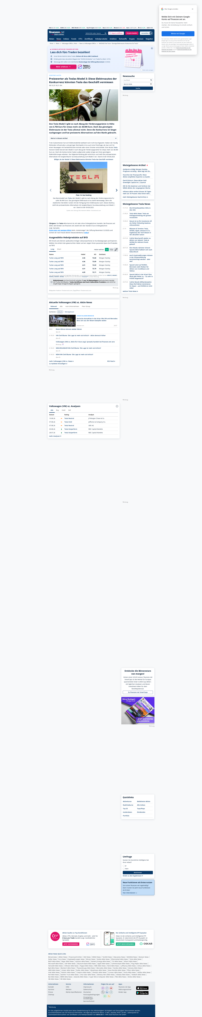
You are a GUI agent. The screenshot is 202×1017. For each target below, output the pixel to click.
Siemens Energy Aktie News (100, 961)
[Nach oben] (150, 1015)
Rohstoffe (123, 39)
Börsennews (52, 957)
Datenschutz (87, 989)
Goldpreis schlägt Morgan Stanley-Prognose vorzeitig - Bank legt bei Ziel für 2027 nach (136, 170)
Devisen (140, 39)
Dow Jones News (119, 957)
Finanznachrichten (75, 957)
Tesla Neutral (69, 418)
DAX (50, 27)
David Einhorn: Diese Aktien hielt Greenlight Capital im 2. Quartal (135, 181)
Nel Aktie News (53, 975)
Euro (127, 27)
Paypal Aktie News (86, 966)
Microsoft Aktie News (55, 964)
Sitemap (51, 995)
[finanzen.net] (56, 32)
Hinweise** (85, 276)
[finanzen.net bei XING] (111, 992)
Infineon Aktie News (71, 966)
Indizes (66, 39)
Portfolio (126, 816)
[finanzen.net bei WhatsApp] (105, 996)
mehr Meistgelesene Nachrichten (135, 197)
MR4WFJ (51, 276)
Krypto (132, 39)
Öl (138, 27)
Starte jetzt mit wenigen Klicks (60, 230)
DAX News (87, 957)
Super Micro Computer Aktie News (101, 977)
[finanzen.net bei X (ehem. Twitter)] (103, 992)
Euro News (62, 959)
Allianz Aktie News (130, 961)
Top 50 (125, 809)
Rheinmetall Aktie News (119, 959)
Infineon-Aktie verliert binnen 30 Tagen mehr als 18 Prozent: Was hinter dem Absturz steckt (137, 193)
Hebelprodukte (101, 39)
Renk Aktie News (113, 966)
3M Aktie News (53, 979)
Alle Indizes (141, 805)
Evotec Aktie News (82, 970)
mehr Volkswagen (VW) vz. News (61, 361)
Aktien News (62, 957)
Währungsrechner (125, 989)
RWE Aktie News (100, 966)
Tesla (115, 147)
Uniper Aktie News (67, 970)
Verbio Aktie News (134, 977)
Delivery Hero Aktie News (106, 975)
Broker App (122, 992)
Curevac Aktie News (115, 972)
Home (51, 43)
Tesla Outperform (70, 429)
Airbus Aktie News (143, 966)
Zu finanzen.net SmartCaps (138, 692)
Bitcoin (116, 27)
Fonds (73, 39)
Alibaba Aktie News (123, 975)
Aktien (51, 39)
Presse (50, 992)
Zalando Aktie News (81, 977)
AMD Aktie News (54, 970)
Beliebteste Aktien (143, 801)
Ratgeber (149, 39)
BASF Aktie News (54, 961)
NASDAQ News (132, 957)
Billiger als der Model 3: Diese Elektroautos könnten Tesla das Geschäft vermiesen (83, 159)
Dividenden (141, 812)
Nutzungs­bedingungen (91, 995)
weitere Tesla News (130, 291)
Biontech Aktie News (68, 968)
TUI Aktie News (117, 961)
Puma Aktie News (130, 972)
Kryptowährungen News (76, 959)
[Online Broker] (57, 34)
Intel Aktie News (54, 972)
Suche (138, 88)
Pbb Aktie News (120, 977)
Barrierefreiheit (88, 1001)
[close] (192, 9)
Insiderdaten (127, 812)
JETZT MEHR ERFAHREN (125, 944)
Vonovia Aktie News (135, 968)
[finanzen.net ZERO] (84, 67)
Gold (148, 27)
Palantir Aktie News (68, 972)
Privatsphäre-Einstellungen (88, 998)
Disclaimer (87, 992)
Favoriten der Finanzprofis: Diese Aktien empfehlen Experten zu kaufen (136, 176)
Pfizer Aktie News (133, 970)
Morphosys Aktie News (98, 970)
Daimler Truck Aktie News (69, 975)
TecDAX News (107, 957)
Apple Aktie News (103, 964)
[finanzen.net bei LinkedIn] (107, 992)
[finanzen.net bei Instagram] (103, 988)
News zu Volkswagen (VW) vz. (88, 43)
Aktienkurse (127, 801)
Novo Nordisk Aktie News (117, 970)
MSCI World (75, 27)
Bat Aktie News (53, 977)
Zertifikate (89, 39)
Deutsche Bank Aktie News (86, 964)
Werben (68, 989)
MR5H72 (109, 275)
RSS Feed (110, 361)
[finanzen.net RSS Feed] (109, 996)
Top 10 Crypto (90, 27)
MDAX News (96, 957)
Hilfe (67, 987)
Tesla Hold (68, 422)
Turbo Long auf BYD (56, 258)
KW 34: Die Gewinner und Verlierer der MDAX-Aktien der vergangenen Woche (136, 187)
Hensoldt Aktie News (55, 966)
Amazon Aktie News (82, 961)
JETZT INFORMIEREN (71, 944)
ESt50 (61, 27)
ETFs (80, 39)
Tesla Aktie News (135, 959)
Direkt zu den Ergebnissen (132, 876)
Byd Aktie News (53, 968)
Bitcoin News (90, 959)
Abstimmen (138, 873)
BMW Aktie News (66, 977)
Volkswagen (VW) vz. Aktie (69, 43)
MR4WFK (56, 276)
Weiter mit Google (178, 34)
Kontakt (51, 987)
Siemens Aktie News (99, 972)
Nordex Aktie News (120, 968)
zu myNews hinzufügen (57, 364)
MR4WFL (114, 275)
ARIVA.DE (99, 1015)
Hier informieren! (129, 893)
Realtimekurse (128, 805)
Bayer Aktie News (68, 961)
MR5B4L (62, 276)
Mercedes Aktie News (104, 968)
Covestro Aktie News (83, 972)
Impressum (87, 987)
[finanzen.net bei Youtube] (111, 988)
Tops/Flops (141, 809)
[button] (116, 33)
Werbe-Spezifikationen (74, 992)
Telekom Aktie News (138, 975)
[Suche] (105, 33)
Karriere (51, 989)
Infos (86, 233)
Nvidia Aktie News (103, 959)
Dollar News (52, 959)
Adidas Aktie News (143, 972)
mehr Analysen (54, 436)
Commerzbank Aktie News (120, 964)
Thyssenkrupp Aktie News (86, 968)
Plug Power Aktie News (139, 964)
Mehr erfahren (62, 67)
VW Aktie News (65, 979)
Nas (104, 27)
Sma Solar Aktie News (87, 975)
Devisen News (144, 957)
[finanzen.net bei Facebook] (107, 988)
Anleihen (113, 39)
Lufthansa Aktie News (128, 966)
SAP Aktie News (70, 964)
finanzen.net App (125, 987)
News (58, 39)
